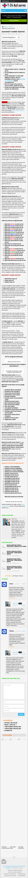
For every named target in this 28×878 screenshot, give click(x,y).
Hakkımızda (21, 875)
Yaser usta (5, 34)
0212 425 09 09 (14, 20)
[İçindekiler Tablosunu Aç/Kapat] (18, 37)
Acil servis (20, 34)
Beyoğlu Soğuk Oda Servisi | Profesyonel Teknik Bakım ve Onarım (14, 553)
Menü (4, 10)
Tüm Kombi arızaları (12, 726)
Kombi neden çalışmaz (18, 110)
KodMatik (8, 730)
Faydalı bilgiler (10, 723)
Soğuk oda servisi (10, 873)
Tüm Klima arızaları (12, 728)
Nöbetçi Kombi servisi (15, 870)
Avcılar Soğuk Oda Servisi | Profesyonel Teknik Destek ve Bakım (16, 545)
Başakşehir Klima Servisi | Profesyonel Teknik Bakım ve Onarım (14, 560)
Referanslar (21, 873)
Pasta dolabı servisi (14, 872)
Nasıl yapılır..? (10, 724)
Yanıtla (23, 584)
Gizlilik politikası (10, 875)
